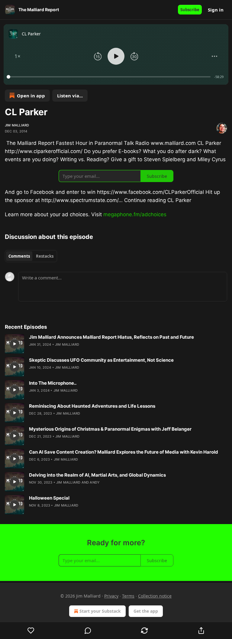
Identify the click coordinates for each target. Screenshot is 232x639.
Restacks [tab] (44, 256)
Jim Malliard (17, 125)
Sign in (216, 10)
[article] (116, 344)
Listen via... (70, 96)
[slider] (109, 77)
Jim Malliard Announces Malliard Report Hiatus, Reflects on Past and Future (111, 337)
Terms (128, 596)
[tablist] (31, 256)
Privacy (111, 596)
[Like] (31, 630)
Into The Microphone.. (52, 383)
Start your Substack (100, 611)
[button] (17, 56)
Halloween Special (49, 498)
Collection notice (155, 596)
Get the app (146, 611)
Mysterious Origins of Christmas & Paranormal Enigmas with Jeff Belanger (110, 429)
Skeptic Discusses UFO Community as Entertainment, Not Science (101, 360)
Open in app (31, 96)
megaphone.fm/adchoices (134, 214)
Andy (95, 482)
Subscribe (189, 9)
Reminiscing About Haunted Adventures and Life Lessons (92, 406)
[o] (14, 344)
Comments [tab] (19, 256)
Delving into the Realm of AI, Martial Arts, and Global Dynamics (97, 475)
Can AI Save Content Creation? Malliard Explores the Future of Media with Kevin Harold (123, 452)
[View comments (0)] (88, 630)
